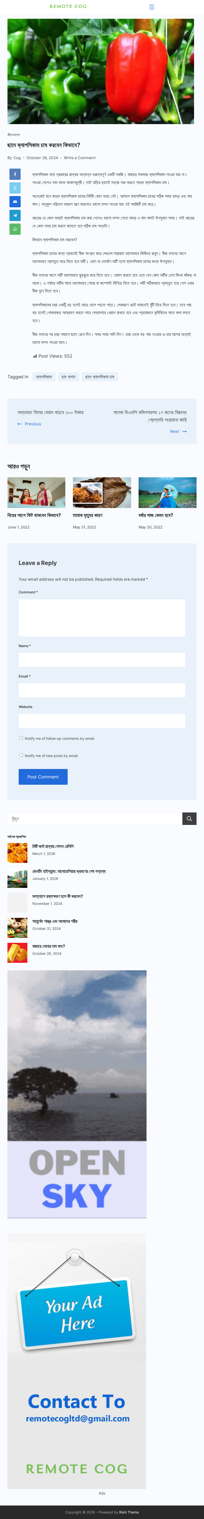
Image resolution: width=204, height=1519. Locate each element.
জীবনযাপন (13, 134)
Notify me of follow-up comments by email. (60, 738)
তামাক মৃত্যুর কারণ (87, 515)
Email (25, 676)
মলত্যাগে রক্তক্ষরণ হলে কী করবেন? (57, 896)
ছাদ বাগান (68, 376)
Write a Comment (80, 158)
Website (25, 707)
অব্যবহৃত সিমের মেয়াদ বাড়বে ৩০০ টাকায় (50, 412)
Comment (28, 592)
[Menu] (151, 6)
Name (25, 646)
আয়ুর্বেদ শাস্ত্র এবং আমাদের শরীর (54, 921)
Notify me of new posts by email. (51, 756)
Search (189, 818)
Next (174, 431)
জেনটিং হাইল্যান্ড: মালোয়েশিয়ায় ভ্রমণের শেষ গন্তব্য (69, 871)
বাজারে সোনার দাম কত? (48, 946)
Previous (33, 423)
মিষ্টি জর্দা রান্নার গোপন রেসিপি (53, 846)
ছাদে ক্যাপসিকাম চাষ (99, 376)
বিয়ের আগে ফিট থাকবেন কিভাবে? (34, 515)
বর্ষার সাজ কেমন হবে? (156, 515)
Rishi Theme (129, 1512)
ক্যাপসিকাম (44, 376)
